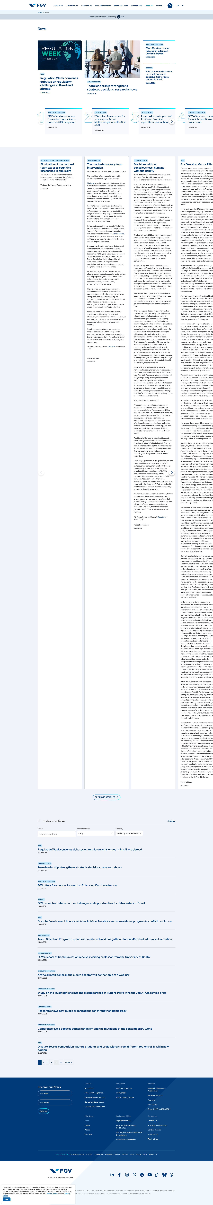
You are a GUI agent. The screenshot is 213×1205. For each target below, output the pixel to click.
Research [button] (85, 6)
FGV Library (152, 1104)
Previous (41, 121)
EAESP (117, 1155)
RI (156, 1155)
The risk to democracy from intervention (104, 166)
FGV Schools (121, 1093)
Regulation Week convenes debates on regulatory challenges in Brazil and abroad (90, 849)
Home (40, 12)
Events (159, 6)
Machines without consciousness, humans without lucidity (149, 168)
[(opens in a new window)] (61, 1171)
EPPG (151, 1155)
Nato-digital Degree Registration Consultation (129, 1133)
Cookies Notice (52, 1194)
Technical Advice (121, 6)
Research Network (155, 1095)
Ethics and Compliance (94, 1093)
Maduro (90, 183)
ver (39, 71)
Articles (171, 821)
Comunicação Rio (77, 1155)
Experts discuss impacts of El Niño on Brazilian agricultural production (156, 119)
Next (172, 121)
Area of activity (83, 829)
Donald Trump (118, 234)
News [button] (147, 6)
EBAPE (125, 1155)
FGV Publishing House (125, 1097)
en (178, 6)
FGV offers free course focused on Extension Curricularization (77, 885)
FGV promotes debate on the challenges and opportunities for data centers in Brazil (91, 903)
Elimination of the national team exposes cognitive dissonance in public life (57, 168)
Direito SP (109, 1155)
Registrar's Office (123, 1121)
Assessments (136, 6)
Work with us (153, 1139)
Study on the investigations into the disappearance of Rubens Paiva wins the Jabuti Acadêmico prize (102, 992)
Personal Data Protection (95, 1097)
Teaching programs (124, 1088)
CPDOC (89, 1155)
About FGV (89, 1088)
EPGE (145, 1155)
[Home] (38, 5)
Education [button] (71, 6)
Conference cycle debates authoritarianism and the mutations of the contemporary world (95, 1028)
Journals (151, 1100)
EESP (132, 1155)
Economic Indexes (103, 6)
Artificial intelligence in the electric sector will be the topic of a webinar (83, 975)
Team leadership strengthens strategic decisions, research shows (80, 867)
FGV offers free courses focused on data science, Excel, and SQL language (62, 119)
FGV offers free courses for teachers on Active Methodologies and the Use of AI (109, 121)
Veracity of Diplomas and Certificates (126, 1126)
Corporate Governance (94, 1102)
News (87, 1121)
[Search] (170, 5)
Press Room (153, 1134)
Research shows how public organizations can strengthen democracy (82, 1010)
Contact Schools (154, 1130)
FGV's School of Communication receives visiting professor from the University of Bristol (94, 957)
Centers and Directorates (95, 1106)
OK (6, 1199)
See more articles (105, 797)
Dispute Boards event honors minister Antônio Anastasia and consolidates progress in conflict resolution (105, 921)
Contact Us (152, 1121)
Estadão (112, 347)
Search (41, 829)
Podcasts (88, 1134)
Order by (119, 829)
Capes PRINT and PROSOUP (159, 1109)
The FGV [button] (57, 6)
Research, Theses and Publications (156, 1089)
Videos (87, 1130)
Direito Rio (99, 1155)
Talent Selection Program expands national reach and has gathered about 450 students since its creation (105, 939)
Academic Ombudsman (157, 1125)
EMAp (138, 1155)
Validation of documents (126, 1139)
